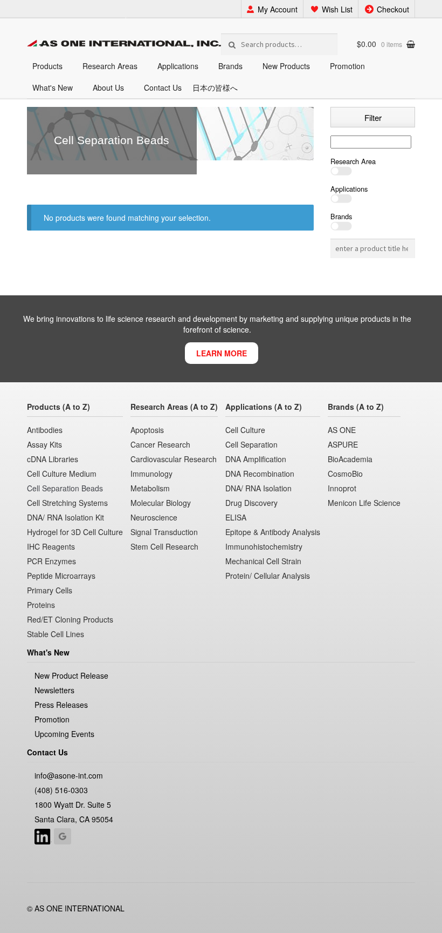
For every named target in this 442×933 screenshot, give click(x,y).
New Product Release (71, 675)
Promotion (347, 65)
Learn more (221, 353)
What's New (52, 87)
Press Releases (61, 704)
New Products (286, 65)
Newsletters (54, 690)
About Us (108, 87)
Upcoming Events (64, 733)
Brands (230, 65)
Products (47, 65)
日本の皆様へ (215, 87)
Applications (177, 65)
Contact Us (163, 87)
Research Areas (109, 65)
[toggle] (372, 171)
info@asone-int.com (68, 775)
